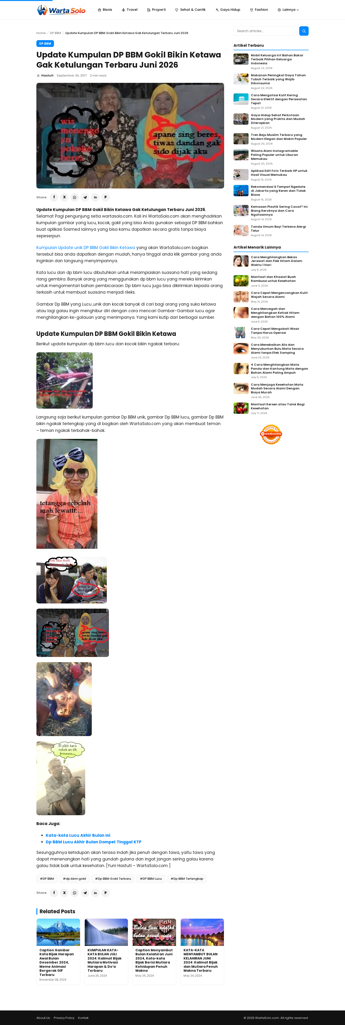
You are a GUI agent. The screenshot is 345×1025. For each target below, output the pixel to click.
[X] (64, 197)
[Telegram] (85, 197)
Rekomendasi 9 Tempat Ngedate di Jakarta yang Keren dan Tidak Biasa (278, 191)
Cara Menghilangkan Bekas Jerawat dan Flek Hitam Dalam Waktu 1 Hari (276, 261)
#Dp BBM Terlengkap (187, 878)
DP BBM (55, 33)
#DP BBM (47, 878)
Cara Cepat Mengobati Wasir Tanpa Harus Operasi (275, 331)
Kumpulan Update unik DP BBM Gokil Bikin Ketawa (85, 247)
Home (41, 33)
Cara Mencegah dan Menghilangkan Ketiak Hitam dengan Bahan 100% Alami (275, 313)
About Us (43, 1018)
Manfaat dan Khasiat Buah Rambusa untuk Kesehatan (273, 279)
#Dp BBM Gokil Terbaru (113, 878)
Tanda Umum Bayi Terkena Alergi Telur (278, 229)
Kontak (83, 1018)
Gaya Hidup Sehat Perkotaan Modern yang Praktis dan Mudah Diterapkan (278, 119)
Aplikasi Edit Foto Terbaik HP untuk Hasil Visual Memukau (279, 173)
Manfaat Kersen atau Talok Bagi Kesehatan (278, 407)
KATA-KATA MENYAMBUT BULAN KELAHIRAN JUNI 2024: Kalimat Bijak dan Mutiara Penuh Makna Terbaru (201, 960)
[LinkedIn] (95, 197)
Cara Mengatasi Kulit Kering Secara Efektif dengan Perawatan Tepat (279, 99)
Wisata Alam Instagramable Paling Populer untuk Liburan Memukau (274, 155)
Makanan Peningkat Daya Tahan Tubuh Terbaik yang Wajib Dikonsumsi (278, 79)
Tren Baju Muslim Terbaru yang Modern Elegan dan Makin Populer (279, 137)
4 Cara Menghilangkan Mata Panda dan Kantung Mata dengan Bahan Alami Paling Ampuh (279, 369)
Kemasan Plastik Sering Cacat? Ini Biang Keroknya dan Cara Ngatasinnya (279, 211)
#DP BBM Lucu (151, 878)
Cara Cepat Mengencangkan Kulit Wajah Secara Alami (279, 295)
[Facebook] (54, 197)
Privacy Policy (64, 1018)
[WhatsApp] (74, 197)
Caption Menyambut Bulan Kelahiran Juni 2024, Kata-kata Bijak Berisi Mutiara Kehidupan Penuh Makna (154, 960)
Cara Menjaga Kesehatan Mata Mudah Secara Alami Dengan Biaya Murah (277, 389)
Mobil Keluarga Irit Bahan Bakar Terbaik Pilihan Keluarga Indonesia (277, 59)
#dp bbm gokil (74, 878)
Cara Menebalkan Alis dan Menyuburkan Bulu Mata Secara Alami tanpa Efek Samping (277, 349)
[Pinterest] (105, 197)
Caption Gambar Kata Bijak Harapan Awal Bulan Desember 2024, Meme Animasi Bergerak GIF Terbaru (56, 962)
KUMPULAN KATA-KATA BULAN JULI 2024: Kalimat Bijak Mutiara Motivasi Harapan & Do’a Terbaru (105, 960)
